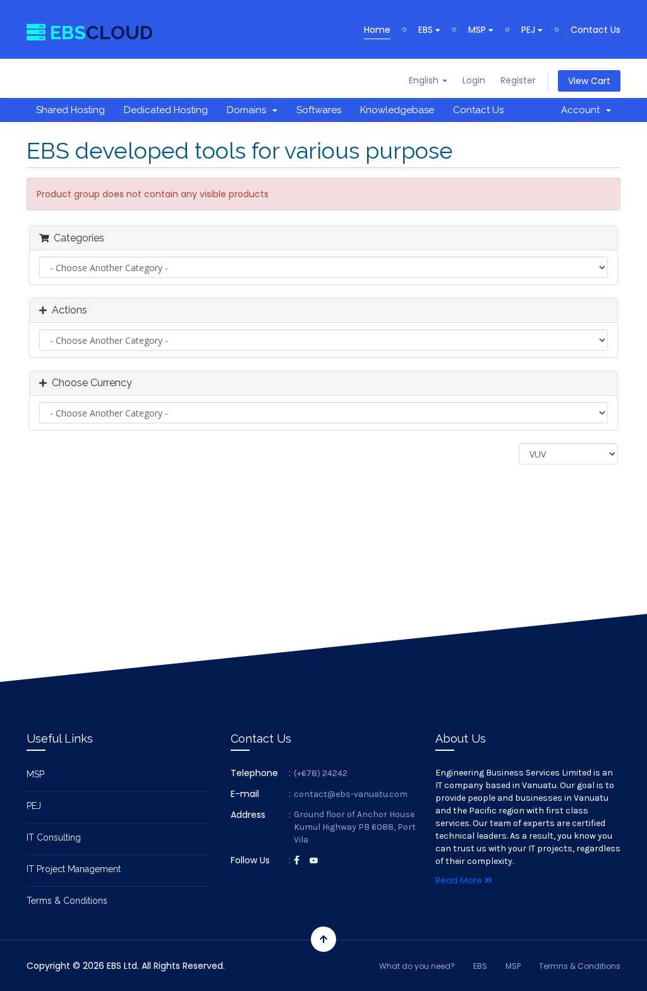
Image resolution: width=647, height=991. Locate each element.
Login (474, 80)
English (425, 80)
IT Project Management (74, 869)
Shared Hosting (70, 110)
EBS (426, 29)
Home (377, 29)
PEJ (529, 29)
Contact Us (595, 29)
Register (518, 80)
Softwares (318, 110)
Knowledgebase (397, 110)
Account (583, 110)
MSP (478, 29)
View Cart (589, 81)
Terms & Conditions (67, 901)
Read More (460, 880)
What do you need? (417, 966)
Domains (249, 110)
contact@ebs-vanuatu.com (351, 794)
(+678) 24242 (321, 773)
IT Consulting (54, 837)
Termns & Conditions (579, 966)
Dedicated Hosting (166, 110)
